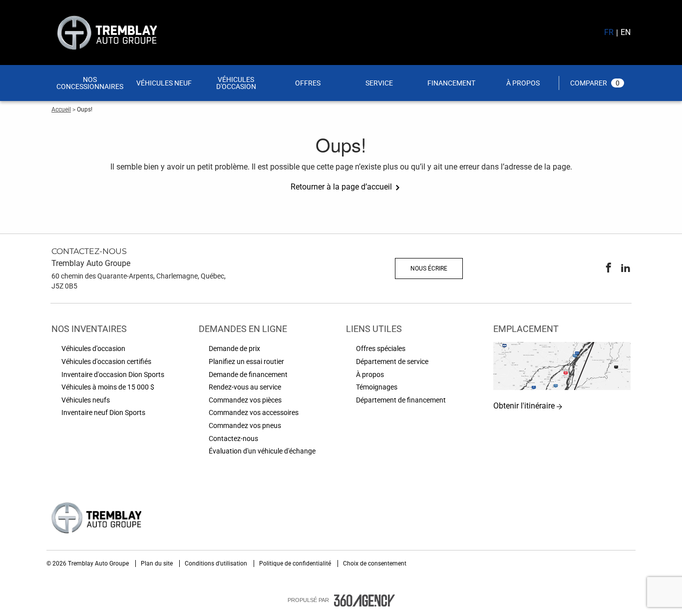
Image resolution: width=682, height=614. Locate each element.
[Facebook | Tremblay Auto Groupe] (609, 268)
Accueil (61, 109)
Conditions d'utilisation (217, 563)
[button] (89, 83)
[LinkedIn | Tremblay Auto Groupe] (626, 268)
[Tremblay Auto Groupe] (562, 366)
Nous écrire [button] (428, 268)
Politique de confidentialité (296, 563)
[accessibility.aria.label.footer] (364, 600)
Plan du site (157, 563)
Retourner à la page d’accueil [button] (341, 187)
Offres (308, 83)
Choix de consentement (374, 563)
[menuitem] (89, 83)
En (626, 32)
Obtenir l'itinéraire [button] (524, 405)
